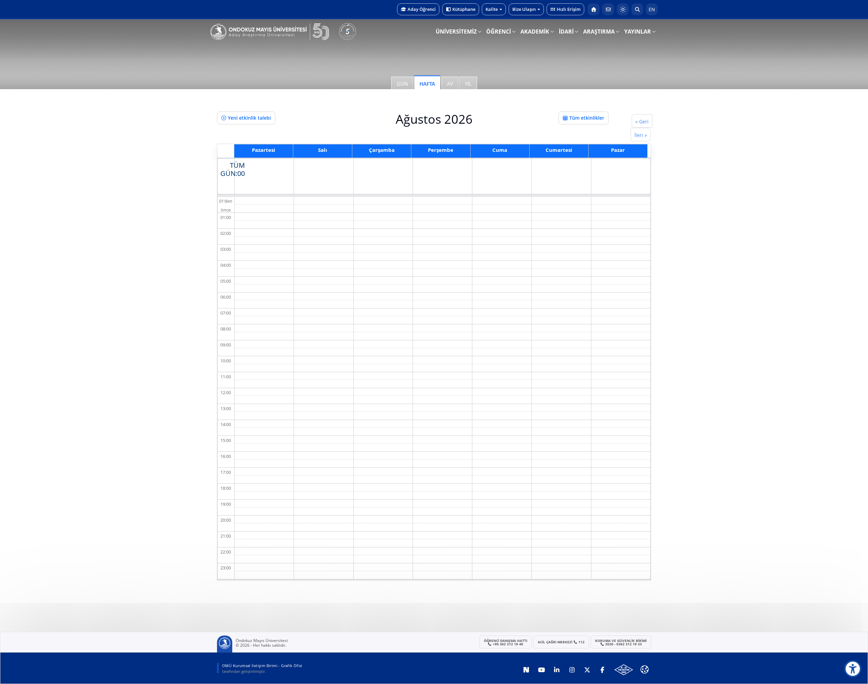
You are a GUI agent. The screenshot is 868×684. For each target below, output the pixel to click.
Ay (450, 83)
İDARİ (566, 31)
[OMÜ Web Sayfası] (269, 31)
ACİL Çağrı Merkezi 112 (561, 642)
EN (652, 9)
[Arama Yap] (637, 9)
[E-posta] (608, 9)
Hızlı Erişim (568, 9)
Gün (402, 83)
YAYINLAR (637, 31)
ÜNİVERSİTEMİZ (456, 31)
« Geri (642, 121)
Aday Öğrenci (422, 9)
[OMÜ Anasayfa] (593, 9)
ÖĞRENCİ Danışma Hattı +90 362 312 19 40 (505, 642)
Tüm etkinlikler (586, 118)
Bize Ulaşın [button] (524, 9)
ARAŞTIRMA (599, 31)
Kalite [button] (492, 9)
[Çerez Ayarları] (644, 669)
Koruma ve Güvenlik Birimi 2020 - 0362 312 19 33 (621, 642)
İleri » (640, 135)
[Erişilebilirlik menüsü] (852, 668)
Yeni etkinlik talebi (249, 118)
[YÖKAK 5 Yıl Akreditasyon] (347, 31)
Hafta (427, 83)
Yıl (468, 83)
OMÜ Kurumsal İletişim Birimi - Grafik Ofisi (262, 665)
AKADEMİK (534, 31)
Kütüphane (463, 9)
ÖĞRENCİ (498, 31)
